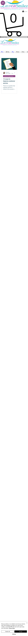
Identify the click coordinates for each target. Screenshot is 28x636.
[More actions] (15, 73)
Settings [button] (14, 634)
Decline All (7, 631)
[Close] (26, 623)
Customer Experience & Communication (9, 76)
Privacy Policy (12, 628)
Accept (20, 631)
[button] (8, 52)
